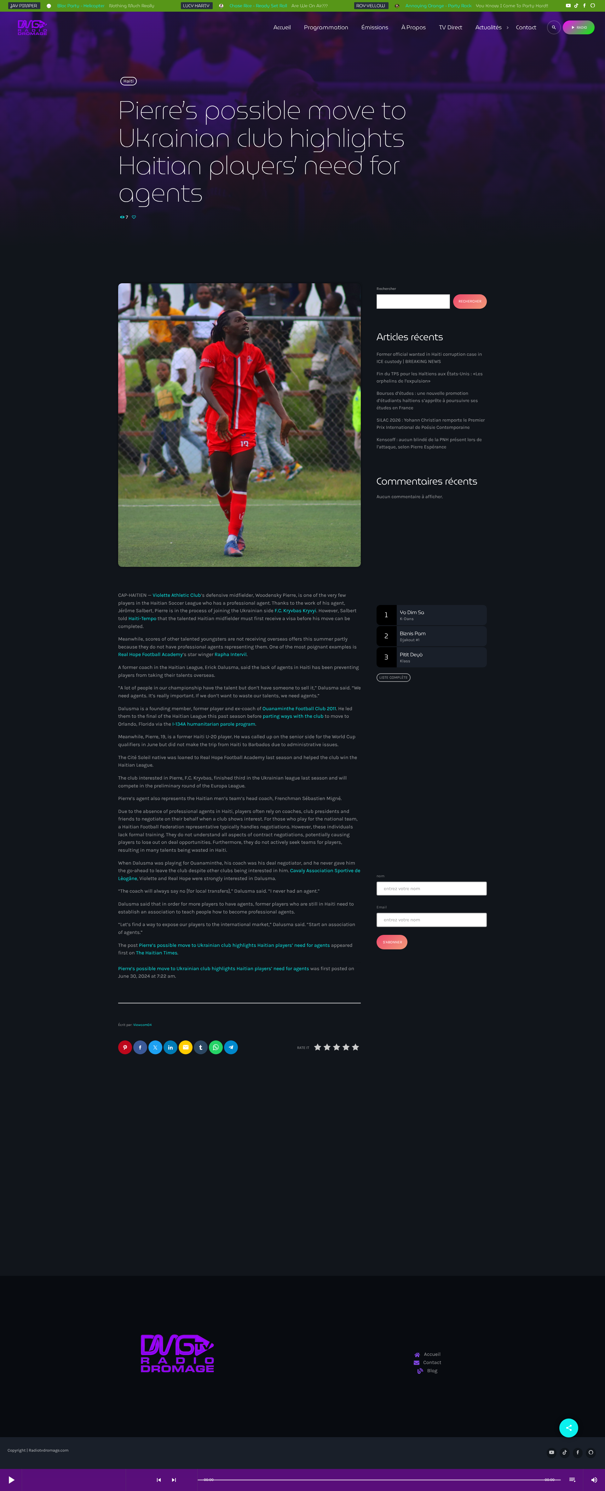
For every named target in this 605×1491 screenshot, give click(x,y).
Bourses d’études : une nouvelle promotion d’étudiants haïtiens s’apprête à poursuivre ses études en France (427, 400)
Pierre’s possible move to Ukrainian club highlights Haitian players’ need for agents (234, 945)
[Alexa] (592, 5)
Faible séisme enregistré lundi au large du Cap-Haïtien (428, 784)
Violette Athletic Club (177, 595)
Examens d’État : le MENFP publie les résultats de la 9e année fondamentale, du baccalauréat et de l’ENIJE (429, 720)
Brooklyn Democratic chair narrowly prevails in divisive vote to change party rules (301, 1188)
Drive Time (400, 562)
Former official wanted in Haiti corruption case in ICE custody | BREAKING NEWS (172, 1188)
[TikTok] (576, 5)
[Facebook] (584, 5)
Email (382, 907)
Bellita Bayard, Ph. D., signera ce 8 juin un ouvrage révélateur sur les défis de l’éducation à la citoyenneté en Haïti (444, 755)
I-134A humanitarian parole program (214, 724)
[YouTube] (568, 5)
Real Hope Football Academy (150, 655)
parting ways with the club (293, 716)
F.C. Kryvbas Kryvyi (295, 611)
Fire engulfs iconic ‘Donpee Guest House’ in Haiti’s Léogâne (443, 816)
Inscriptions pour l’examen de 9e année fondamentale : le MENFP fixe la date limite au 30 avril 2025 (444, 848)
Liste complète (393, 677)
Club (392, 550)
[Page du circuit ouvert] (191, 1480)
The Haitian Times (156, 953)
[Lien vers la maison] (32, 27)
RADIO (578, 27)
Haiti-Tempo (143, 619)
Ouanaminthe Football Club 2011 (299, 709)
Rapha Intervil (231, 655)
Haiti (129, 81)
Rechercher (386, 288)
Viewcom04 (142, 1025)
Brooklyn (264, 1168)
